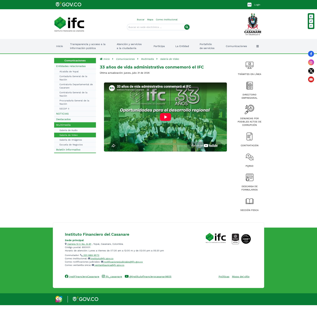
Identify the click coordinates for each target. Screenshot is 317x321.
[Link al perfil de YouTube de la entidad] (311, 79)
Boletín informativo (68, 149)
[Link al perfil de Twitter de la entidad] (311, 71)
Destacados (63, 119)
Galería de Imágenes (70, 139)
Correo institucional (166, 19)
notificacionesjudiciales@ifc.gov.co (123, 261)
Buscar (140, 19)
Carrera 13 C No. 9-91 (79, 244)
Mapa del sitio (240, 276)
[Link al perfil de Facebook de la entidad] (311, 54)
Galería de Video (68, 135)
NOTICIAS (62, 113)
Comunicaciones (125, 59)
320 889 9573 (91, 255)
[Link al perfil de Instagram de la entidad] (311, 62)
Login (257, 4)
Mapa (150, 19)
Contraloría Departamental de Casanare (76, 86)
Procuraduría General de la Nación (74, 102)
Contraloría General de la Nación (73, 94)
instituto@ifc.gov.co (101, 258)
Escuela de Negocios (71, 144)
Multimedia (63, 124)
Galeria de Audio (68, 130)
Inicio (59, 46)
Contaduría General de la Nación (73, 78)
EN (249, 4)
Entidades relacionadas (71, 66)
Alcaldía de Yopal (69, 71)
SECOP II (64, 108)
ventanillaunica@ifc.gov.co (109, 265)
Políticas (224, 276)
